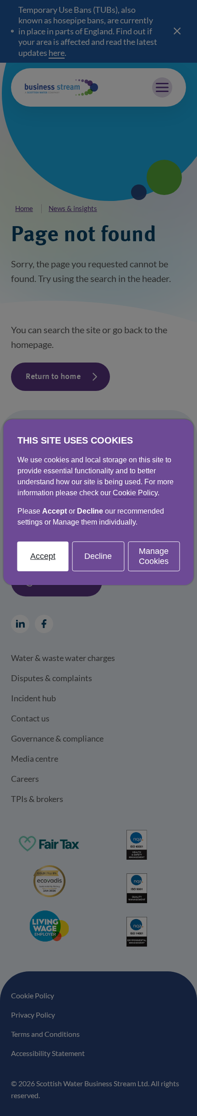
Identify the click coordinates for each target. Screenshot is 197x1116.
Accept (42, 556)
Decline (98, 556)
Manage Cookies (154, 556)
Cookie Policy (135, 493)
